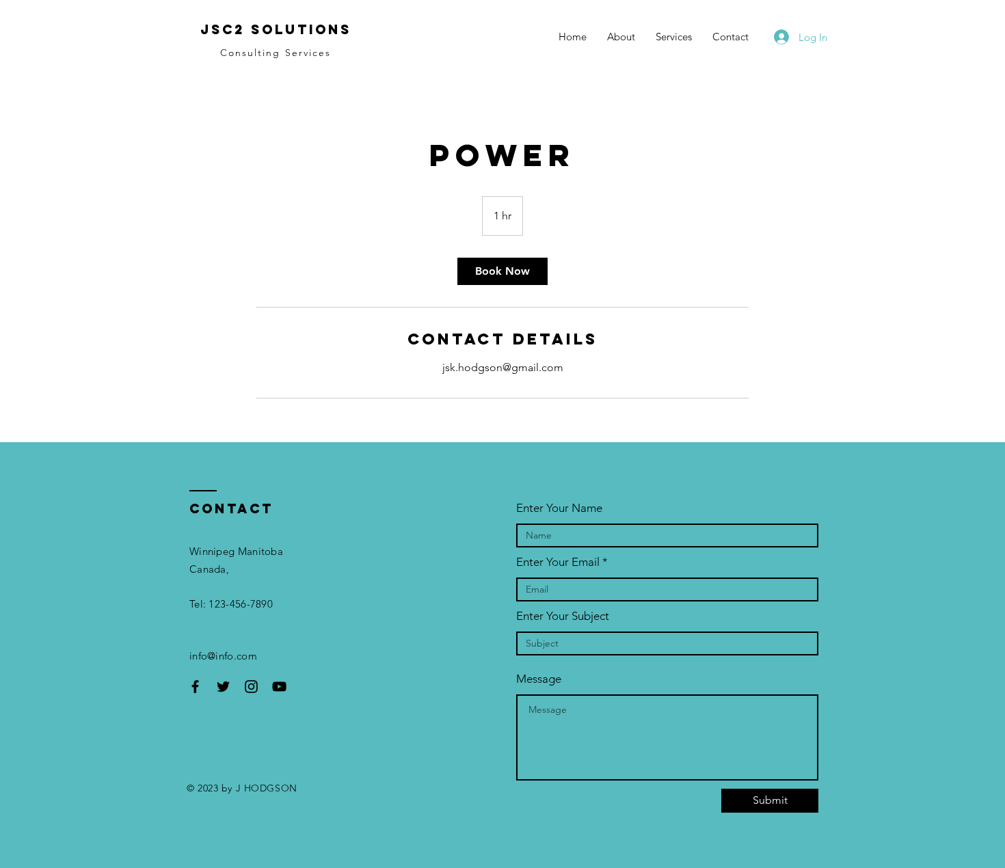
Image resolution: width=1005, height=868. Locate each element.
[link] (502, 271)
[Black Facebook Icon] (195, 686)
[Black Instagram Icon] (251, 686)
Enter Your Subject (562, 616)
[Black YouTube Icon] (279, 686)
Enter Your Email (558, 562)
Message (538, 679)
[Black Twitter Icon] (223, 686)
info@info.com (223, 655)
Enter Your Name (559, 508)
